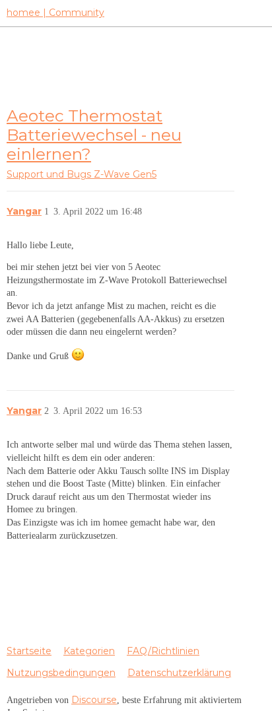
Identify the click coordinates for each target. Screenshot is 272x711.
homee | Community (55, 12)
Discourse (94, 700)
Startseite (29, 651)
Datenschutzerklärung (179, 673)
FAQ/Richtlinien (163, 651)
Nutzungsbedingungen (61, 673)
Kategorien (89, 651)
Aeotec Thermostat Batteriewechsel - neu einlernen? (94, 135)
